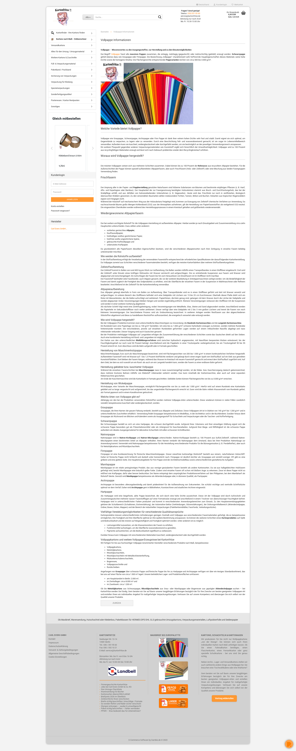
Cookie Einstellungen (58, 657)
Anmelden (72, 199)
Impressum (54, 643)
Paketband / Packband (61, 70)
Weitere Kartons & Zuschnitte (64, 57)
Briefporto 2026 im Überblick (113, 696)
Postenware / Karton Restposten (65, 100)
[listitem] (70, 148)
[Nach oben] (8, 746)
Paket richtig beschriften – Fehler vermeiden (120, 708)
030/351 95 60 (194, 13)
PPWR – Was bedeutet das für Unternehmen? (121, 711)
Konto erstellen (57, 206)
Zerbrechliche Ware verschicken (115, 699)
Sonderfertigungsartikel (61, 94)
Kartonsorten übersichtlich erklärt (115, 694)
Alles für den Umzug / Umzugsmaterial (67, 51)
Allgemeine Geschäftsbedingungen (64, 653)
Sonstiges (55, 106)
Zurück (117, 603)
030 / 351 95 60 (110, 645)
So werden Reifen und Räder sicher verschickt (121, 704)
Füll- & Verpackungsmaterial (63, 64)
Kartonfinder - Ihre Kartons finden (70, 33)
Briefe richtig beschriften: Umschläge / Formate (121, 701)
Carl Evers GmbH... (59, 228)
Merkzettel (238, 5)
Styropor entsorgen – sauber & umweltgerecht (121, 706)
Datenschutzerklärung (58, 646)
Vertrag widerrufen (224, 698)
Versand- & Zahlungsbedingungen (63, 650)
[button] (52, 148)
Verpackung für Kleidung (61, 82)
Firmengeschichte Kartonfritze (114, 684)
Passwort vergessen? (60, 211)
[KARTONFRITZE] (63, 17)
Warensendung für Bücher (112, 691)
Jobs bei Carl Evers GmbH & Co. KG (116, 687)
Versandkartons (58, 45)
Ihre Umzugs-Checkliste (111, 689)
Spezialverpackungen (60, 88)
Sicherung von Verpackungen (63, 76)
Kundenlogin (221, 5)
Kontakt (52, 639)
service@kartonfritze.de (116, 650)
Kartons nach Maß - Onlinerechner (71, 39)
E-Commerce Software (138, 740)
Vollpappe (115, 54)
